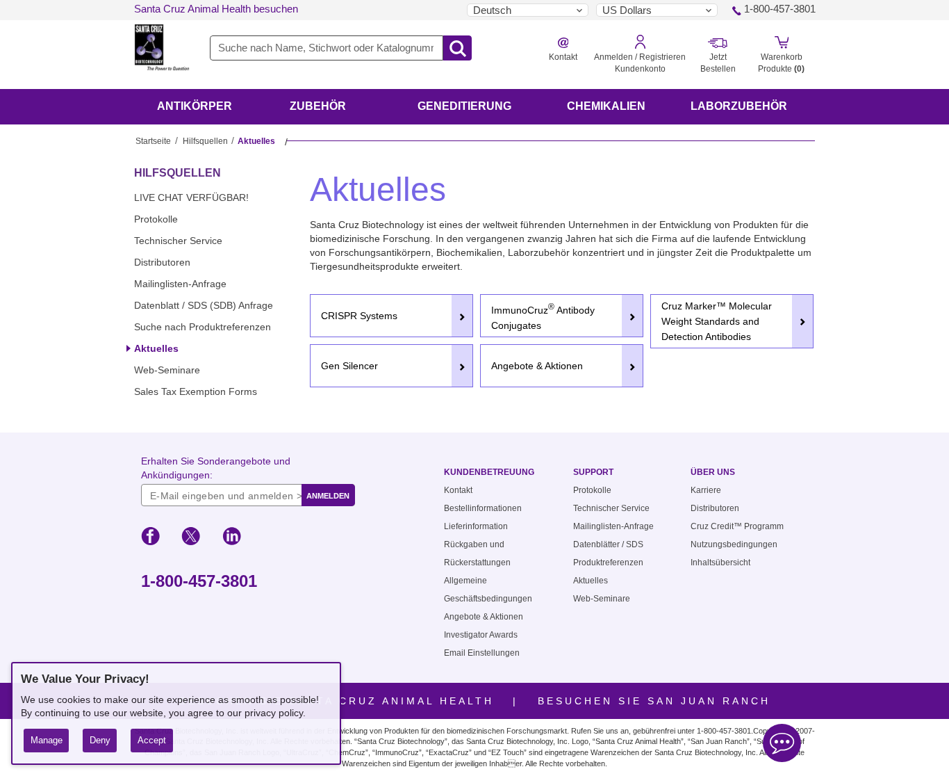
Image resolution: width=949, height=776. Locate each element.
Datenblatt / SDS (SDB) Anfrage (203, 305)
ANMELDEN (327, 496)
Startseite (153, 141)
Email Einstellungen (482, 653)
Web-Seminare (167, 369)
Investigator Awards (481, 635)
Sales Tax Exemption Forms (195, 391)
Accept (152, 740)
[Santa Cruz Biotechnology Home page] (162, 56)
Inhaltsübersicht (720, 562)
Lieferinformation (476, 526)
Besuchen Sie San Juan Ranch (654, 700)
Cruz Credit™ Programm (737, 526)
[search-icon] (457, 48)
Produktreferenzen (608, 562)
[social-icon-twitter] (190, 538)
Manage (47, 740)
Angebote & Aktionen (483, 617)
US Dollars (627, 10)
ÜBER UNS (713, 472)
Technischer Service (178, 240)
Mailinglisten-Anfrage (180, 283)
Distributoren (162, 262)
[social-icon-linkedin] (231, 538)
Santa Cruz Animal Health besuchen (216, 9)
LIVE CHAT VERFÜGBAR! (191, 197)
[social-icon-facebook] (150, 538)
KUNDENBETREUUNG (489, 472)
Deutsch (492, 10)
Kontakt (458, 490)
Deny (100, 740)
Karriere (706, 490)
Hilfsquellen (205, 141)
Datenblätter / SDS (608, 544)
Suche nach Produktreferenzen (202, 326)
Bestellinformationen (483, 508)
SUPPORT (593, 472)
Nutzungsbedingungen (734, 544)
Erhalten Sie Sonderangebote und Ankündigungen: (215, 467)
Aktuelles (156, 348)
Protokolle (156, 219)
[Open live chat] (782, 745)
